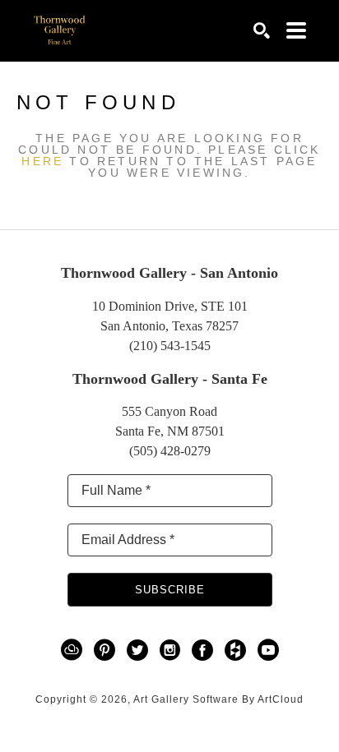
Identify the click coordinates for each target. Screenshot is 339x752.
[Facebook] (205, 650)
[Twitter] (140, 650)
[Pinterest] (107, 650)
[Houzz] (238, 650)
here (42, 161)
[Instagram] (173, 650)
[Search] (261, 30)
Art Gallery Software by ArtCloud (218, 699)
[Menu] (296, 30)
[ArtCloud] (74, 650)
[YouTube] (268, 650)
